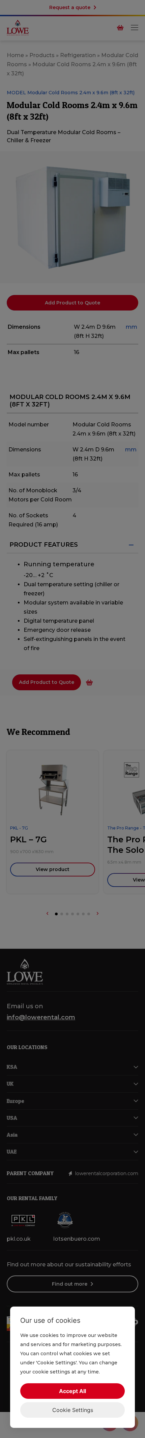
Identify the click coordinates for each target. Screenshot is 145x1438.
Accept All (72, 1391)
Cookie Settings (72, 1410)
